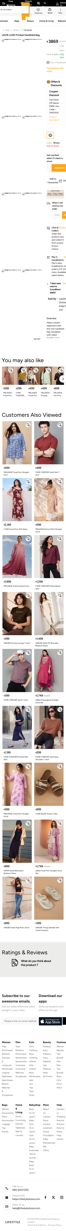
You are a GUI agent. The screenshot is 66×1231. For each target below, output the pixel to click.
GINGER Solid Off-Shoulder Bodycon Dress (46, 644)
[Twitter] (53, 1197)
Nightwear (7, 1076)
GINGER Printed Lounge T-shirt (17, 643)
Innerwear (20, 1065)
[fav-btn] (10, 370)
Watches (20, 1072)
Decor (18, 1116)
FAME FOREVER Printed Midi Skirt (16, 758)
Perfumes (47, 1076)
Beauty (5, 1084)
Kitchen (19, 1124)
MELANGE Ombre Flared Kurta (16, 586)
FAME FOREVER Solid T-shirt (20, 394)
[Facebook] (45, 1197)
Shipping (61, 1116)
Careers (47, 1116)
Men (59, 1061)
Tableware (20, 1128)
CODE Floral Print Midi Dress (15, 529)
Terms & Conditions (36, 1225)
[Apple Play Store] (50, 1021)
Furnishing (21, 1120)
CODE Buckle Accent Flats (46, 814)
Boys (59, 1076)
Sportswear (7, 1080)
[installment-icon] (48, 62)
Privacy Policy (54, 1225)
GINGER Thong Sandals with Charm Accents (47, 929)
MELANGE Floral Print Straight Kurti (32, 394)
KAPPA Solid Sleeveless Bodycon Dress (13, 872)
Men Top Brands (60, 1069)
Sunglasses (21, 1076)
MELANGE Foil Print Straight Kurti (58, 394)
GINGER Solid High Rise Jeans (16, 928)
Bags (8, 30)
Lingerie (6, 1072)
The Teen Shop (31, 1091)
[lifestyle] (13, 1222)
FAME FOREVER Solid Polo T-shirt (47, 473)
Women (16, 30)
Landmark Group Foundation (48, 1132)
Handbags (27, 30)
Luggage (6, 1124)
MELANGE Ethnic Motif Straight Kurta (48, 530)
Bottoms (6, 1054)
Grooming (20, 1069)
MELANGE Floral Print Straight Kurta (7, 394)
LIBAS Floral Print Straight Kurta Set (48, 872)
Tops (4, 1046)
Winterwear (7, 1069)
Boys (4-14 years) (32, 1113)
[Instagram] (62, 1197)
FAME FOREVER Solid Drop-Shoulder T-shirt (47, 758)
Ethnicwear (7, 1050)
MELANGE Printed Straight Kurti (45, 394)
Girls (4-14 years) (32, 1139)
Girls (59, 1080)
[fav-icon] (38, 10)
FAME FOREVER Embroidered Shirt (47, 587)
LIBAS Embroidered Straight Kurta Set (47, 701)
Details (56, 194)
